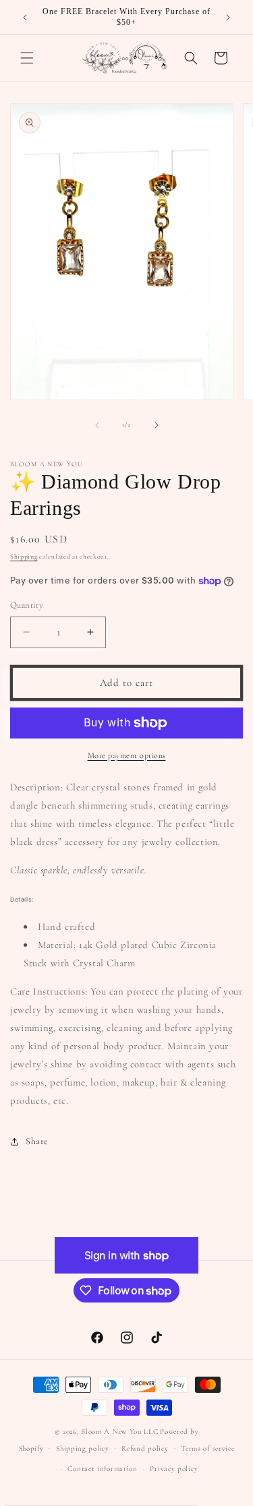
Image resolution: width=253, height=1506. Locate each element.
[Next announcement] (228, 17)
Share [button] (37, 1141)
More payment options (127, 755)
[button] (27, 58)
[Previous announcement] (25, 17)
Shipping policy (82, 1448)
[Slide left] (97, 425)
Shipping (24, 557)
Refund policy (144, 1448)
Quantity (26, 605)
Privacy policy (174, 1468)
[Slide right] (156, 425)
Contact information (102, 1468)
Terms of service (207, 1448)
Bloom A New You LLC (119, 1431)
